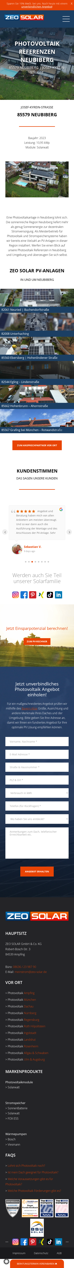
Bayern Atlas (29, 708)
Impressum (19, 1253)
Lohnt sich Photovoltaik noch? (26, 1166)
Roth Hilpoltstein (34, 1026)
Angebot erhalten (37, 871)
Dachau (28, 1006)
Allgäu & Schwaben (36, 1053)
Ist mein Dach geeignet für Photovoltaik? (33, 1172)
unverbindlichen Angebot (36, 6)
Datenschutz (41, 1253)
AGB (59, 1253)
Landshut (30, 1040)
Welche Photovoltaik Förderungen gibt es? (34, 1191)
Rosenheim (31, 1046)
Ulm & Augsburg (34, 1059)
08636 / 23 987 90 (24, 967)
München (30, 1000)
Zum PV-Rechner (37, 641)
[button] (6, 1261)
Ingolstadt (30, 1033)
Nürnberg (30, 1013)
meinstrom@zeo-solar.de (31, 972)
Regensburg (31, 1020)
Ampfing (29, 993)
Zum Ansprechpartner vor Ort (37, 445)
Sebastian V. (32, 547)
